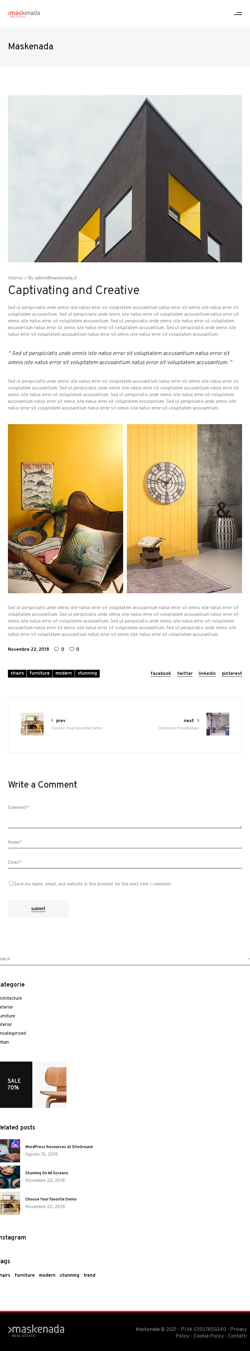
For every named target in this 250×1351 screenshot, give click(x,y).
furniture (40, 673)
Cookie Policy (209, 1336)
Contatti (237, 1336)
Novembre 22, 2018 (28, 650)
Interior (15, 278)
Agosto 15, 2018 (41, 1155)
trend (89, 1275)
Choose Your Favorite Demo (51, 1199)
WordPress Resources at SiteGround (59, 1147)
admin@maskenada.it (56, 278)
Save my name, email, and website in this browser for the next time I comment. (93, 884)
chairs (17, 673)
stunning (87, 673)
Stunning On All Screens (46, 1173)
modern (63, 673)
